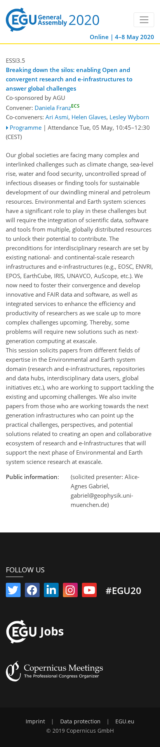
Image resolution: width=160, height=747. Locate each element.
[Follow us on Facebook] (32, 592)
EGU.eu (124, 721)
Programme (26, 127)
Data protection (80, 721)
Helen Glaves (88, 117)
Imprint (35, 721)
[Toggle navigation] (144, 19)
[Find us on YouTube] (89, 592)
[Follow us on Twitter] (13, 592)
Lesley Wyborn (129, 117)
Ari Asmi (56, 117)
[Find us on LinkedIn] (51, 592)
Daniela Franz (57, 108)
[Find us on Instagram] (70, 592)
